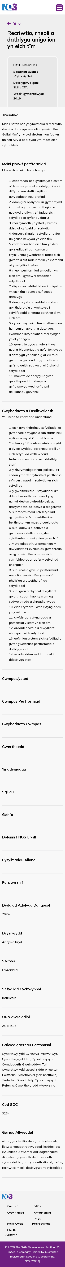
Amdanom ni (42, 1212)
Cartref (12, 1206)
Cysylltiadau (15, 1212)
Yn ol (17, 23)
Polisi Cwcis (15, 1223)
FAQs (37, 1206)
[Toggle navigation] (59, 7)
